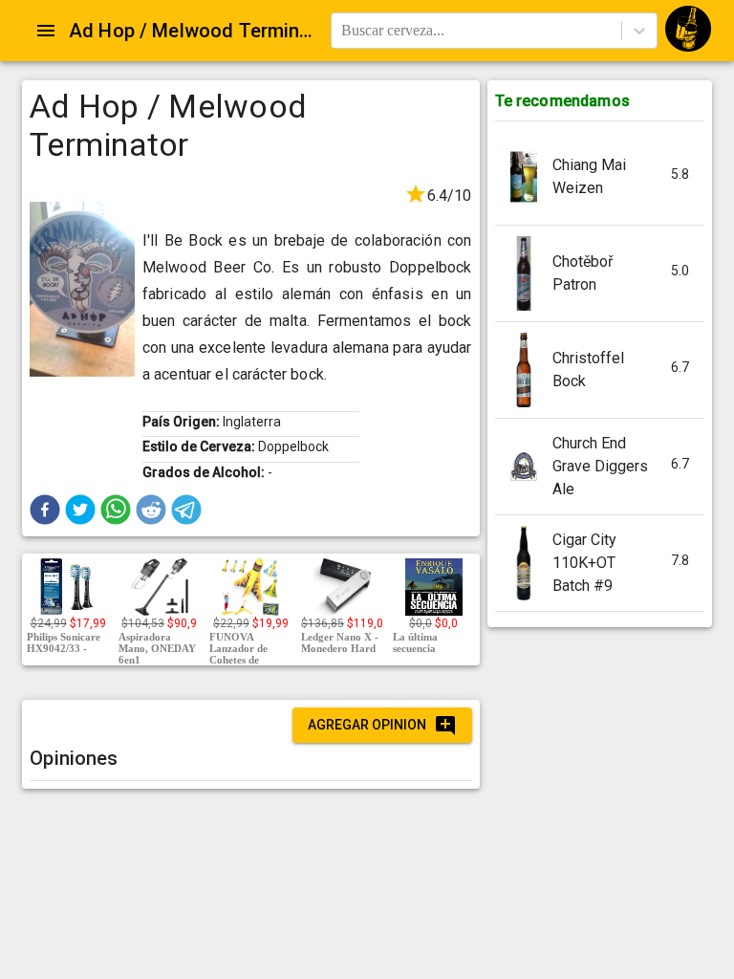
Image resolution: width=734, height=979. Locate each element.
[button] (45, 509)
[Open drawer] (46, 31)
